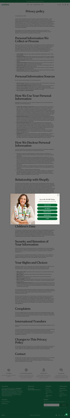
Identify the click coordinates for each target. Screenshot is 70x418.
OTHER (47, 218)
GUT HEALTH (47, 208)
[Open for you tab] (66, 414)
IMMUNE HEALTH (47, 215)
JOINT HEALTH (47, 205)
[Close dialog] (58, 195)
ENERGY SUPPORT (47, 211)
